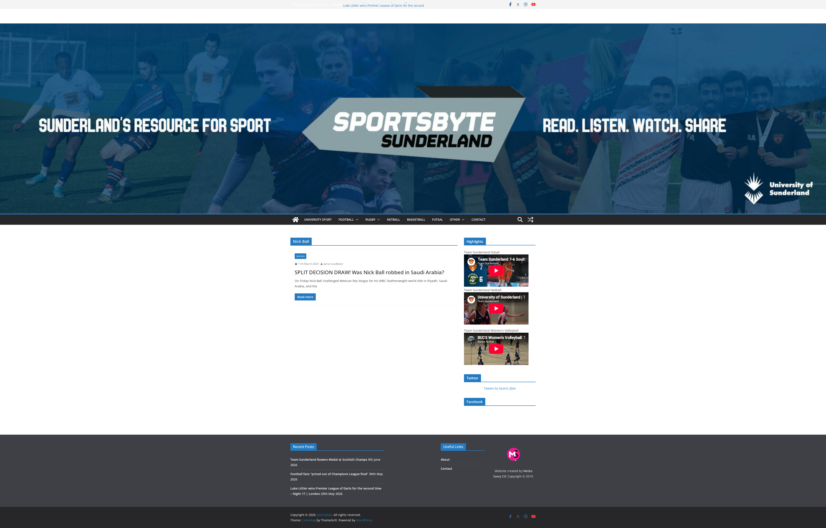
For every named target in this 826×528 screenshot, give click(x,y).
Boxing (300, 256)
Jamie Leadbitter (333, 264)
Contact (478, 219)
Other (455, 219)
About (445, 459)
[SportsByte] (295, 219)
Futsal (437, 219)
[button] (356, 220)
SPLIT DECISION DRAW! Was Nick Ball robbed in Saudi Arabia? (369, 272)
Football (346, 219)
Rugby (370, 219)
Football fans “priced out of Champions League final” (381, 4)
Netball (393, 219)
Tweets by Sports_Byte (500, 388)
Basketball (416, 219)
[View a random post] (530, 219)
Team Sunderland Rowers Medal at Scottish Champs (328, 459)
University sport (318, 219)
